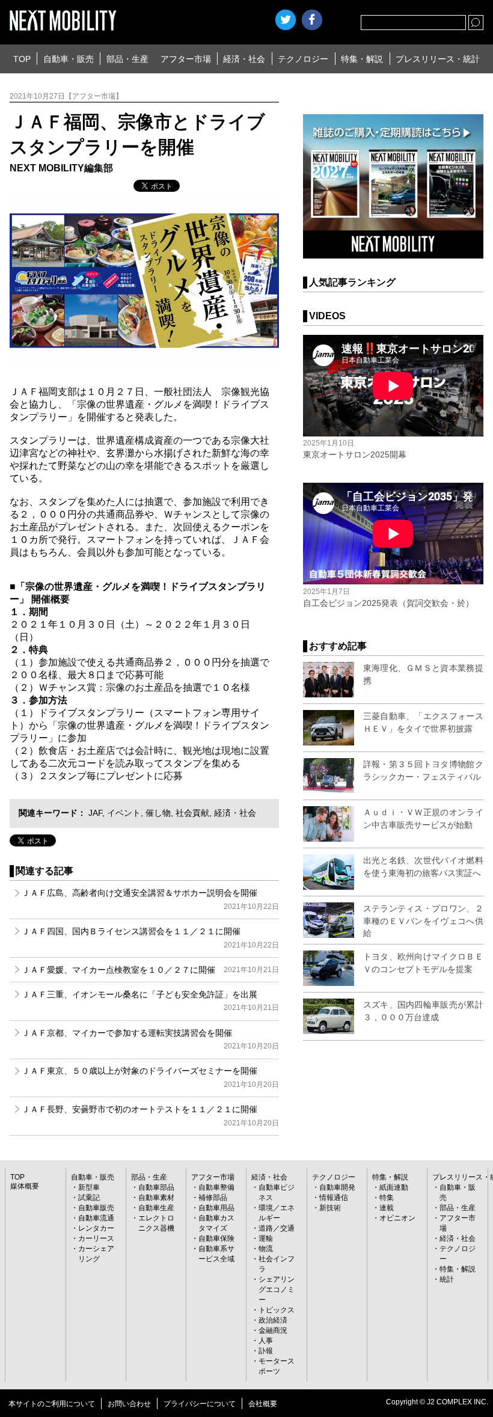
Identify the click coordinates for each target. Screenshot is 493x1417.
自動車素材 (156, 1197)
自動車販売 (96, 1208)
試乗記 (89, 1197)
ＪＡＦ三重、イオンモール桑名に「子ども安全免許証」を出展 (150, 1001)
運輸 (266, 1238)
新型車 (89, 1187)
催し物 (158, 813)
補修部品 (212, 1197)
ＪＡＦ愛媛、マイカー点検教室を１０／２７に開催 (150, 970)
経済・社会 (244, 59)
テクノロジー (303, 59)
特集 (386, 1197)
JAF (95, 813)
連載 (386, 1208)
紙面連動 (393, 1187)
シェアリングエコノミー (277, 1289)
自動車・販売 (68, 59)
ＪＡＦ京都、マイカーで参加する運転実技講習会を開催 (150, 1039)
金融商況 (273, 1330)
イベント (124, 813)
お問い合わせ (129, 1404)
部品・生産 (127, 59)
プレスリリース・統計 (438, 59)
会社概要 (262, 1404)
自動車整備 (216, 1187)
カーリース (96, 1238)
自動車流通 (96, 1218)
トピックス (277, 1310)
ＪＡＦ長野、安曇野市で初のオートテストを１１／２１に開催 (150, 1115)
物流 (266, 1248)
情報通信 (333, 1197)
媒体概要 (24, 1186)
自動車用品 (216, 1208)
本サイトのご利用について (51, 1404)
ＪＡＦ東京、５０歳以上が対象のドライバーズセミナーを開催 (150, 1077)
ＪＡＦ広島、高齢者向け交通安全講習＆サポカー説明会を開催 (150, 899)
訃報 (266, 1351)
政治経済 (273, 1320)
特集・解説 (362, 59)
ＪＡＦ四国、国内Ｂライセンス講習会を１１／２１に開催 (150, 937)
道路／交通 (277, 1228)
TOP (22, 59)
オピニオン (397, 1218)
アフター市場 (186, 59)
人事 (266, 1340)
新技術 (330, 1208)
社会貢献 (192, 813)
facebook (312, 20)
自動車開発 (337, 1187)
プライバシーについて (200, 1404)
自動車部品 (156, 1187)
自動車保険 (216, 1238)
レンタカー (96, 1228)
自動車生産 (156, 1208)
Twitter (285, 20)
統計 (446, 1279)
